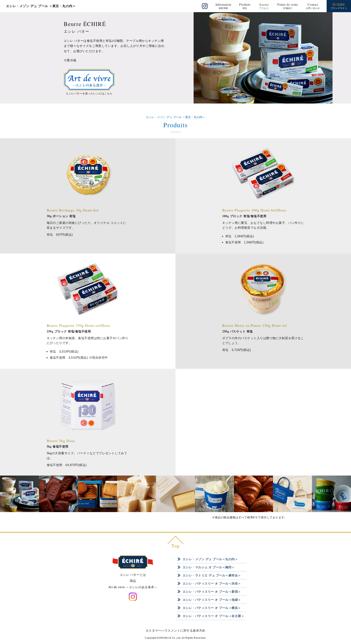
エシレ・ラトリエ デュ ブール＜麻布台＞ (212, 575)
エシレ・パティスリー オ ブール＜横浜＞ (212, 607)
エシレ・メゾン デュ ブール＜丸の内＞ (210, 559)
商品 (133, 581)
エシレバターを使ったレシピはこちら (89, 93)
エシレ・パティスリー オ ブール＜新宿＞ (212, 591)
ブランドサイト (339, 5)
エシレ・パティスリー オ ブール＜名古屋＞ (213, 616)
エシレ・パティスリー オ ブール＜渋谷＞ (212, 583)
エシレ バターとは (133, 574)
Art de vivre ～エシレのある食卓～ (132, 587)
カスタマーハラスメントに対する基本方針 (175, 630)
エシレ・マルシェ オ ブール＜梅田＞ (209, 567)
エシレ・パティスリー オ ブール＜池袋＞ (212, 599)
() (223, 5)
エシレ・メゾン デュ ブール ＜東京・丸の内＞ (41, 6)
